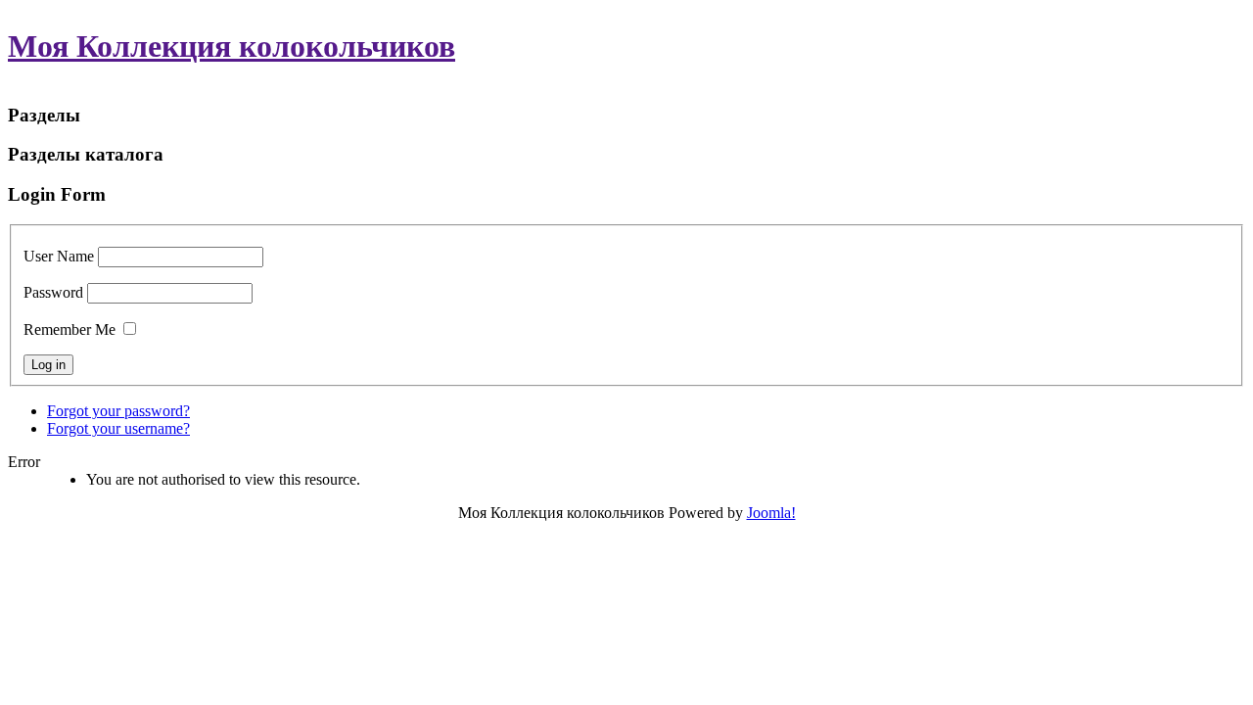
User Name (58, 256)
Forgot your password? (118, 410)
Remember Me (69, 329)
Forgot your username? (118, 428)
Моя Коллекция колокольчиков (231, 46)
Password (53, 292)
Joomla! (771, 512)
